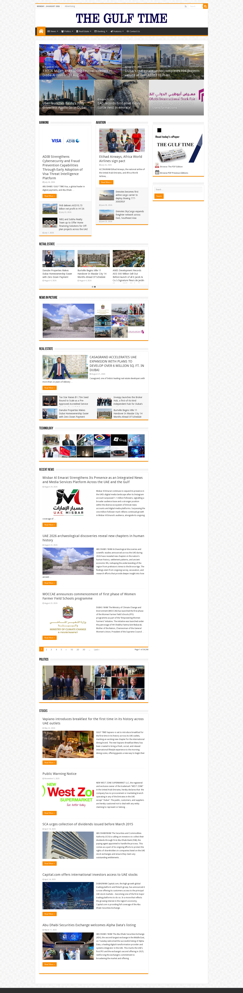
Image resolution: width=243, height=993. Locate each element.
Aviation (101, 123)
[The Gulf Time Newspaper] (121, 18)
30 (84, 649)
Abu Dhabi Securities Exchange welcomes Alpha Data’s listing (89, 925)
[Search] (205, 6)
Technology (46, 428)
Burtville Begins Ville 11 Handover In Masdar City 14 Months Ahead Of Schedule (78, 273)
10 (71, 649)
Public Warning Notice (59, 774)
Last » (96, 649)
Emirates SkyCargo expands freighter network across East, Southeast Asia (130, 214)
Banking (101, 31)
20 (78, 649)
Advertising (70, 6)
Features (117, 31)
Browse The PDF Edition (171, 166)
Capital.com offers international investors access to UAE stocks (90, 875)
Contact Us (135, 31)
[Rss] (185, 6)
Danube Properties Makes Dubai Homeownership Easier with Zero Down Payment (44, 273)
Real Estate (84, 31)
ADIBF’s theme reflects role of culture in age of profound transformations (175, 103)
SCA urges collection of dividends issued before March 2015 (87, 824)
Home (41, 31)
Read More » (49, 196)
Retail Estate (47, 244)
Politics (67, 31)
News (53, 31)
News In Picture (48, 298)
